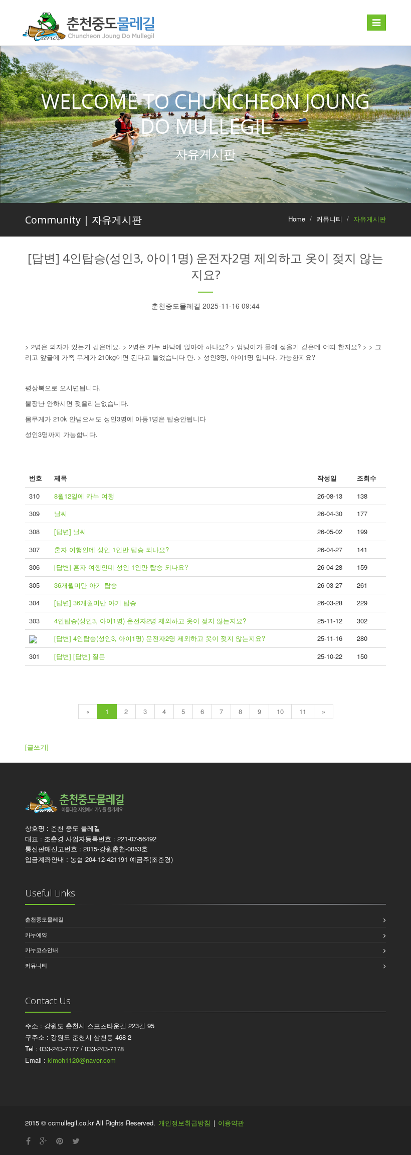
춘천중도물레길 (44, 919)
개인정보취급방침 (184, 1122)
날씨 (60, 513)
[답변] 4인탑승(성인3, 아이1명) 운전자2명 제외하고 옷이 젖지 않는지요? (159, 638)
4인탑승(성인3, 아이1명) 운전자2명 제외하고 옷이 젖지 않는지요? (150, 620)
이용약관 (231, 1122)
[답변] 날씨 (70, 531)
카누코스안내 (41, 950)
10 (280, 711)
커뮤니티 (36, 965)
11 (302, 711)
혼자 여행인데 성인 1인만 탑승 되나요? (111, 549)
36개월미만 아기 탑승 (85, 585)
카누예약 (36, 935)
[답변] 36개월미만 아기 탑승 (95, 602)
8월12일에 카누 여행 (84, 496)
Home (296, 218)
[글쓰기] (37, 747)
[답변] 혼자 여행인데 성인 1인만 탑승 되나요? (121, 567)
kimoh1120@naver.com (82, 1060)
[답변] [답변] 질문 (79, 656)
